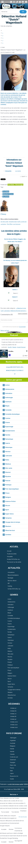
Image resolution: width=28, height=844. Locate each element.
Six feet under (4, 221)
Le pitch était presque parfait (15, 784)
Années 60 (13, 711)
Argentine (13, 740)
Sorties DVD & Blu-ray (13, 559)
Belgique (12, 746)
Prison (9, 670)
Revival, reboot (12, 580)
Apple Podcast (21, 347)
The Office (9, 224)
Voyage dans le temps (14, 689)
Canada (12, 754)
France (12, 768)
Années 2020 (14, 727)
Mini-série (10, 654)
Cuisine (10, 621)
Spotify (10, 347)
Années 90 (13, 719)
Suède (12, 779)
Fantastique (11, 635)
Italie (11, 770)
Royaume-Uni (14, 776)
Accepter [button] (3, 829)
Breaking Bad (13, 221)
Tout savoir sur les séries (14, 562)
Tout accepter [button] (5, 812)
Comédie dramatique (14, 618)
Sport (9, 681)
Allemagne (13, 737)
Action (9, 599)
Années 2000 (14, 722)
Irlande (12, 748)
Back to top (13, 794)
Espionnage (11, 626)
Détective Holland (8, 194)
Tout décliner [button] (15, 812)
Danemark (13, 759)
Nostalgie (10, 578)
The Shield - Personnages (15, 184)
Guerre (10, 637)
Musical (10, 656)
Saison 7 (14, 289)
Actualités (10, 556)
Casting (10, 586)
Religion (10, 673)
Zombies (10, 698)
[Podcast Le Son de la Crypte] (20, 2)
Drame (10, 624)
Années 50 (13, 708)
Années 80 (13, 716)
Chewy (3, 214)
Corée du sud (14, 757)
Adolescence (11, 602)
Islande (12, 751)
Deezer (14, 347)
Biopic (9, 613)
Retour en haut (5, 330)
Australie (12, 743)
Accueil (9, 551)
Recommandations (13, 575)
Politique (10, 665)
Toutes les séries (11, 554)
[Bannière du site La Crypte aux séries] (14, 6)
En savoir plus (23, 817)
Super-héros (11, 684)
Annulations (11, 572)
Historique (11, 640)
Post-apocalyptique (13, 667)
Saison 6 (14, 297)
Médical (10, 651)
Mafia (9, 648)
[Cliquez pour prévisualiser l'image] (14, 72)
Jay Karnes (18, 171)
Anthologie (11, 607)
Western (10, 692)
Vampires (10, 687)
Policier (10, 662)
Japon (12, 773)
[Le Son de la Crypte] (22, 2)
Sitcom (10, 678)
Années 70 (13, 713)
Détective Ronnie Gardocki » (18, 310)
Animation (10, 604)
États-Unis (13, 765)
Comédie (10, 615)
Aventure (10, 610)
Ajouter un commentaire (22, 313)
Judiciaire (10, 645)
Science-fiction (12, 676)
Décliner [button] (11, 829)
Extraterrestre (11, 629)
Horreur (10, 643)
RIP (9, 583)
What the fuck (12, 695)
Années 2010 (14, 724)
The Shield (6, 191)
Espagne (12, 762)
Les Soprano (16, 224)
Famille (10, 632)
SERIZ (26, 784)
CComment (22, 326)
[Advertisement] (14, 141)
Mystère (10, 659)
